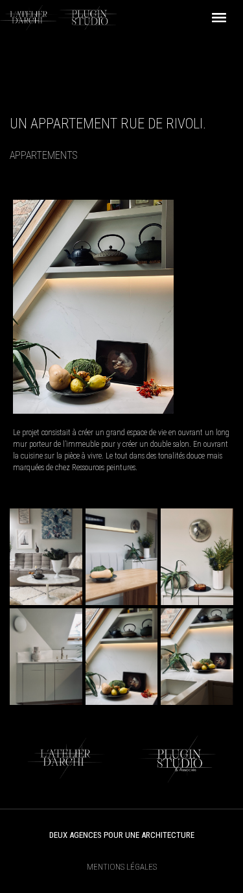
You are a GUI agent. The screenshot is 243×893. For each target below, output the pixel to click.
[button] (218, 18)
